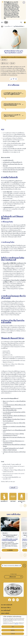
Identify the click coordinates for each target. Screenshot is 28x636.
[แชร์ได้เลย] (16, 79)
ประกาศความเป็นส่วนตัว (6, 604)
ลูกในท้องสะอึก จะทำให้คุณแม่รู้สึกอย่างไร (12, 162)
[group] (4, 497)
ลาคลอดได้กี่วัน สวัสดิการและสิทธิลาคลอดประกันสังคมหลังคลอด (10, 540)
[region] (13, 625)
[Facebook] (9, 599)
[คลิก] (22, 93)
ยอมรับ (13, 626)
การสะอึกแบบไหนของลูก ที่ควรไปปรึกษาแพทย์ (13, 167)
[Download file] (11, 79)
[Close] (24, 2)
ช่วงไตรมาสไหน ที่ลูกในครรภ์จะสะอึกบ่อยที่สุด (13, 169)
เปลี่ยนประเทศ (12, 576)
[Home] (6, 22)
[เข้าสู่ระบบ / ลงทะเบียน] (24, 22)
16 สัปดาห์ (10, 180)
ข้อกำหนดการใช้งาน (6, 607)
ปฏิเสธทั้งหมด (13, 630)
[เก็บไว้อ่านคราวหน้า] (13, 79)
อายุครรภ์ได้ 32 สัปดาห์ (19, 235)
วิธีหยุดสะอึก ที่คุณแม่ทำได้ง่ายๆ (10, 171)
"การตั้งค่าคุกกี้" (16, 623)
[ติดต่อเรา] (17, 599)
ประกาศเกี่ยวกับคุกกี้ (5, 610)
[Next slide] (24, 26)
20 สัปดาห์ (16, 180)
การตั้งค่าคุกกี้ (13, 633)
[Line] (13, 599)
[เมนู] (2, 22)
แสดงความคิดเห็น (5, 613)
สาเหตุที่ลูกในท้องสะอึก (8, 160)
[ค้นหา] (21, 22)
